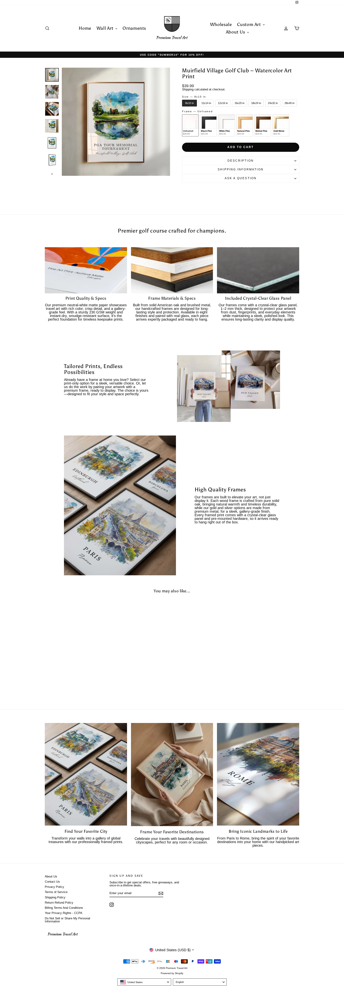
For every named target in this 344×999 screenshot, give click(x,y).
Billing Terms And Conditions (64, 907)
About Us (236, 32)
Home (85, 28)
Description (241, 160)
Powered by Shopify (172, 973)
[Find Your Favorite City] (86, 774)
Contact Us (52, 881)
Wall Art (106, 28)
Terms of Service (56, 892)
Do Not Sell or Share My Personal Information (67, 920)
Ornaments (134, 28)
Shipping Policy (55, 897)
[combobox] (144, 982)
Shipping (188, 89)
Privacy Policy (54, 887)
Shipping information (241, 169)
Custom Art (249, 24)
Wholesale (221, 24)
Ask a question (241, 178)
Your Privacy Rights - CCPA (63, 913)
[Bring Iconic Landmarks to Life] (258, 774)
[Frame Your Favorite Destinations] (172, 774)
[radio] (189, 103)
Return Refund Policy (59, 902)
